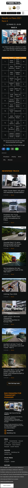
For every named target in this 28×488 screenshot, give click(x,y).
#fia (4, 160)
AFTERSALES (7, 444)
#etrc (19, 156)
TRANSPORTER (12, 13)
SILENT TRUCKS (14, 446)
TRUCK (4, 13)
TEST (9, 443)
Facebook (6, 459)
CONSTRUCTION (16, 443)
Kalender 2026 (7, 454)
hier (21, 142)
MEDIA (6, 439)
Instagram (6, 461)
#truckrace (6, 156)
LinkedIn (13, 461)
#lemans (10, 160)
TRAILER (20, 441)
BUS (19, 13)
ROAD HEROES (16, 444)
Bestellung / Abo (11, 433)
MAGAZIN (6, 446)
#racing (14, 156)
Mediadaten (10, 430)
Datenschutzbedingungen (6, 481)
